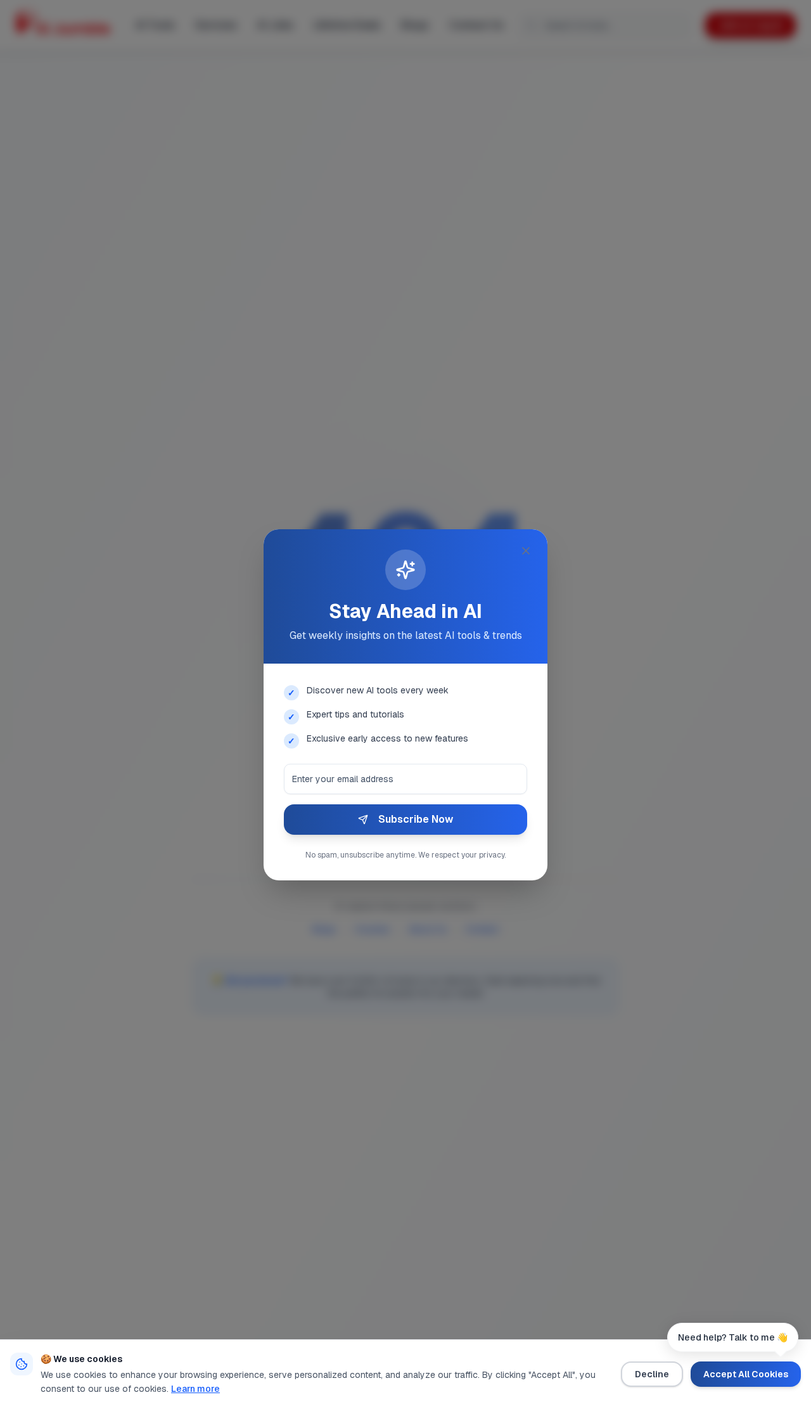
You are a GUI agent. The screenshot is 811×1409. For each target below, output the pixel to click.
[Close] (525, 550)
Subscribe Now (415, 819)
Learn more (195, 1388)
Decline (652, 1374)
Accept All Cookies (745, 1374)
